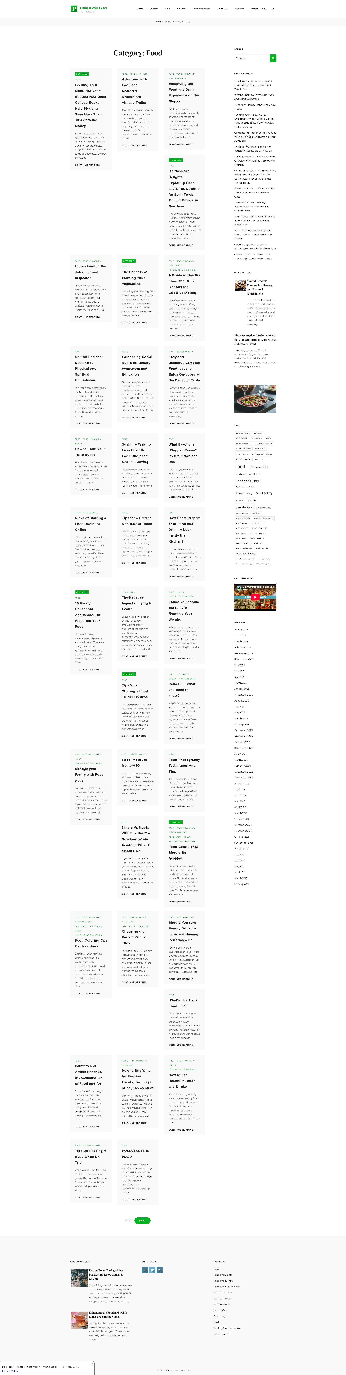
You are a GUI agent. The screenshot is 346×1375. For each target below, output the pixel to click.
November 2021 (243, 830)
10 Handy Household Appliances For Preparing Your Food (87, 614)
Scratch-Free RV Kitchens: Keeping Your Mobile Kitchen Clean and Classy (254, 192)
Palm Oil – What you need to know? (182, 689)
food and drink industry (248, 474)
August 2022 (241, 783)
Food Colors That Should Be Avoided (183, 852)
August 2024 (241, 700)
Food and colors (186, 828)
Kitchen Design (242, 513)
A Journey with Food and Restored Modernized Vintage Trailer (134, 90)
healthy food (245, 507)
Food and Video (223, 1298)
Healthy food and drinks (182, 270)
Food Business (90, 513)
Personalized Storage (244, 548)
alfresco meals (241, 438)
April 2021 (239, 872)
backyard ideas (256, 438)
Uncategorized (186, 679)
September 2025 (243, 659)
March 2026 (241, 641)
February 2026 (242, 647)
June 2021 (239, 860)
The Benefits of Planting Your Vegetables (134, 277)
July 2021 (239, 854)
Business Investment (243, 443)
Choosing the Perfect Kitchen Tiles (135, 937)
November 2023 (243, 736)
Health (78, 444)
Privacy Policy (258, 8)
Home (140, 8)
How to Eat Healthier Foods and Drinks (182, 1080)
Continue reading (87, 165)
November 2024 (243, 694)
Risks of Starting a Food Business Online (90, 523)
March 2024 (241, 718)
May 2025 (239, 677)
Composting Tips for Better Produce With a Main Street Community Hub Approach (255, 136)
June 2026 (240, 635)
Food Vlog (95, 926)
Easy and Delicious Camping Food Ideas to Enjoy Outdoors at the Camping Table (184, 368)
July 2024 (239, 706)
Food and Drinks (185, 74)
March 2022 (241, 813)
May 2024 (239, 712)
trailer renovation (263, 564)
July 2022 (239, 789)
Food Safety (175, 266)
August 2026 (241, 629)
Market (181, 8)
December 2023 (243, 730)
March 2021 (240, 878)
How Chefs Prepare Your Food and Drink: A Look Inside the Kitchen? (185, 529)
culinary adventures (262, 454)
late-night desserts (243, 518)
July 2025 (239, 665)
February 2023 (242, 765)
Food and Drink (258, 467)
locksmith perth (242, 528)
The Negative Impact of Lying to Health (137, 603)
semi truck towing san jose (246, 559)
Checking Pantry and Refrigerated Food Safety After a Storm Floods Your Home (253, 85)
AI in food (257, 433)
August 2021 (241, 848)
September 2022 (243, 777)
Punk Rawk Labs (93, 8)
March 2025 (241, 682)
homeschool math (264, 508)
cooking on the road (243, 448)
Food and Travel (138, 74)
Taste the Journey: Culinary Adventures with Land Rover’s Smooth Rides (251, 206)
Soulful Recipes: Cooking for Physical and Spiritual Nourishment (89, 368)
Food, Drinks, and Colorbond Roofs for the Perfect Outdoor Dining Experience (254, 220)
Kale (167, 8)
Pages (221, 8)
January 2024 (242, 724)
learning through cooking (263, 518)
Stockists (239, 8)
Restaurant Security (246, 553)
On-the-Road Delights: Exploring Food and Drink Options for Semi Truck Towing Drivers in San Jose (184, 188)
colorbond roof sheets (264, 443)
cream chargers (242, 454)
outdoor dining (241, 543)
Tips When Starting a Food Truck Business (135, 691)
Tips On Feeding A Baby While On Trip (90, 1156)
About (154, 8)
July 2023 (239, 754)
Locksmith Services (259, 528)
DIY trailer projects (243, 459)
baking (268, 438)
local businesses (242, 523)
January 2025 (241, 688)
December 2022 (243, 771)
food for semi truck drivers (246, 487)
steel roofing (265, 559)
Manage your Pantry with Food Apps (89, 774)
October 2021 (241, 836)
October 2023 (242, 742)
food (240, 466)
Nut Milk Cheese (201, 8)
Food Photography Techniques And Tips (184, 765)
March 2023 (241, 759)
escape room (259, 459)
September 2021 (243, 842)
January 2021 (241, 884)
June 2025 (240, 671)
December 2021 (243, 825)
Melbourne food (261, 533)
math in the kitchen (243, 533)
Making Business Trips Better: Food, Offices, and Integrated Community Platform (254, 160)
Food (77, 80)
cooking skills (260, 448)
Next (142, 1220)
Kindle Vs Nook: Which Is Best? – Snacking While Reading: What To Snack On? (137, 839)
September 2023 (243, 748)
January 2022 (241, 819)
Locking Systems (258, 523)
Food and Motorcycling (227, 1286)
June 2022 (240, 795)
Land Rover (256, 513)
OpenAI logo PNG (257, 538)
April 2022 (240, 807)
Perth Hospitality (262, 548)
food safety (264, 493)
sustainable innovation (244, 564)
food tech (239, 501)
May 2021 (239, 866)
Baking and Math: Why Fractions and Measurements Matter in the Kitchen (253, 234)
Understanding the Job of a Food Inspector (90, 272)
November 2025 (243, 653)
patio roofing (256, 543)
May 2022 (239, 801)
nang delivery (241, 538)
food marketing (244, 493)
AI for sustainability (243, 433)
